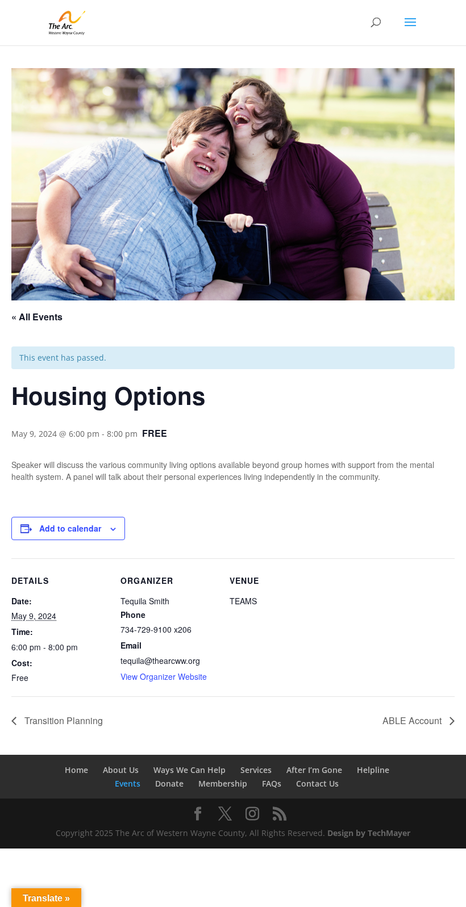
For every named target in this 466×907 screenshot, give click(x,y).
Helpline (373, 769)
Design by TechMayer (368, 832)
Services (256, 769)
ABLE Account (413, 720)
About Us (121, 769)
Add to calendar (70, 528)
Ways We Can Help (189, 769)
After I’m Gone (314, 769)
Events (127, 783)
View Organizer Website (163, 676)
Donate (169, 783)
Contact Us (317, 783)
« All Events (37, 316)
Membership (222, 783)
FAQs (271, 783)
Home (76, 769)
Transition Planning (62, 720)
